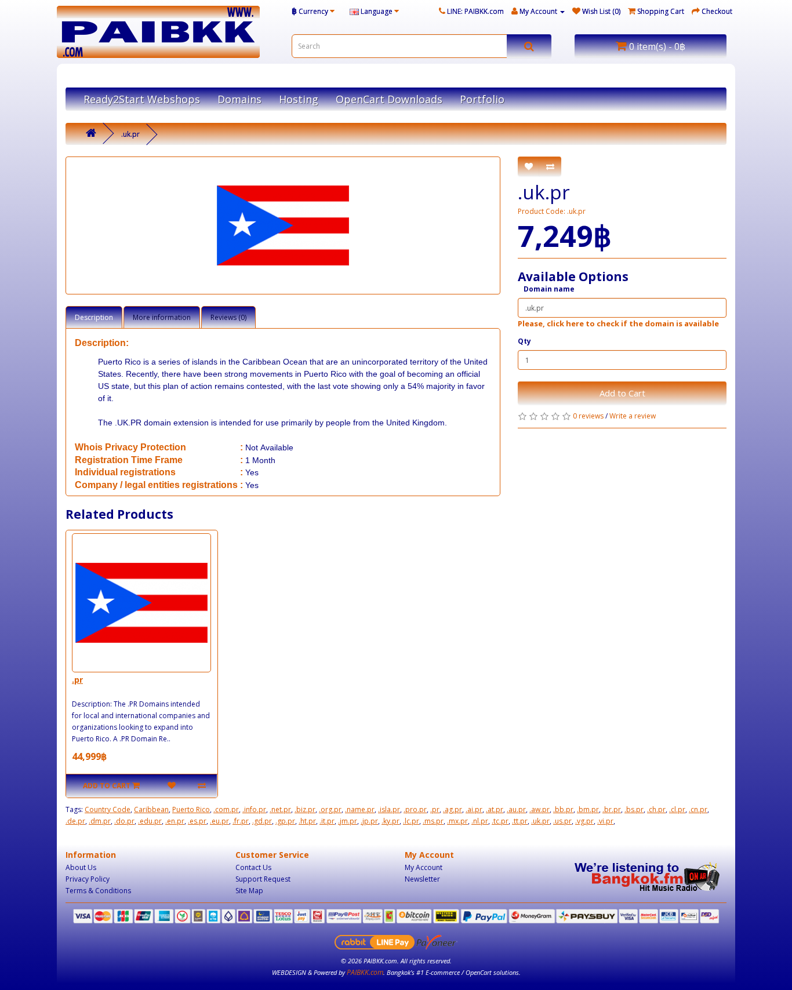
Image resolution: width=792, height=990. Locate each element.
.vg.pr (584, 821)
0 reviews (588, 416)
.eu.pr (219, 821)
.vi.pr (605, 821)
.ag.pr (452, 809)
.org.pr (330, 809)
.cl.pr (677, 809)
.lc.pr (411, 821)
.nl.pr (479, 821)
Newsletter (422, 879)
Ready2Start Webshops (141, 99)
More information (162, 317)
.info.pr (254, 809)
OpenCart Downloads (389, 99)
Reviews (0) (228, 317)
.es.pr (197, 821)
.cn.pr (698, 809)
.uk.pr (130, 134)
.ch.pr (656, 809)
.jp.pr (369, 821)
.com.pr (226, 809)
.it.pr (327, 821)
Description (94, 317)
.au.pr (516, 809)
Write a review (632, 416)
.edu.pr (150, 821)
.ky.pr (390, 821)
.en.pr (174, 821)
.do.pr (124, 821)
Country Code (107, 809)
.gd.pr (262, 821)
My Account (423, 867)
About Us (81, 867)
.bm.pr (588, 809)
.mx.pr (457, 821)
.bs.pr (634, 809)
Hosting (298, 99)
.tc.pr (500, 821)
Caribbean (151, 809)
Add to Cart (622, 393)
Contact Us (253, 867)
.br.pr (611, 809)
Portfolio (482, 99)
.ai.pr (474, 809)
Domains (239, 99)
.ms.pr (433, 821)
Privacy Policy (88, 879)
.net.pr (280, 809)
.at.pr (494, 809)
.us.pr (562, 821)
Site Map (249, 891)
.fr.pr (240, 821)
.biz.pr (305, 809)
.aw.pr (539, 809)
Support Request (262, 879)
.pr (77, 679)
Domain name (549, 289)
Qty (524, 341)
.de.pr (75, 821)
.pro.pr (415, 809)
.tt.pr (520, 821)
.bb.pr (563, 809)
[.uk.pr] (283, 225)
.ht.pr (307, 821)
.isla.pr (389, 809)
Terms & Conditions (98, 891)
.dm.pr (100, 821)
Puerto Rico (191, 809)
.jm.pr (347, 821)
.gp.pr (285, 821)
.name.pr (360, 809)
